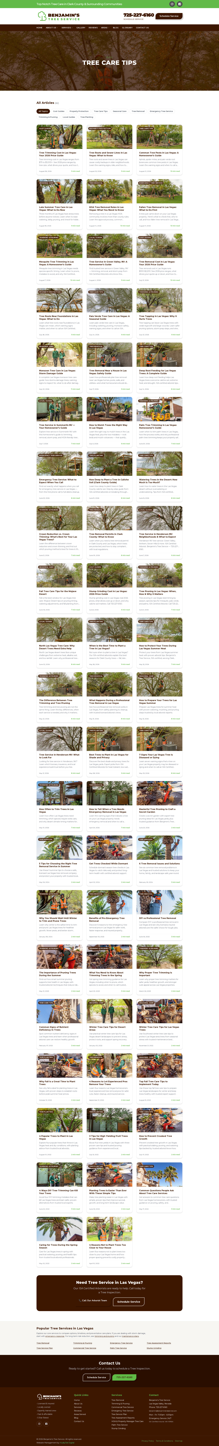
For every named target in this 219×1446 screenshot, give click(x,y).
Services (66, 28)
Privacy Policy (148, 1441)
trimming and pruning (104, 1336)
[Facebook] (179, 4)
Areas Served (80, 1414)
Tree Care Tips (101, 111)
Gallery (80, 28)
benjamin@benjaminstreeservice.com (163, 1411)
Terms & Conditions (164, 1441)
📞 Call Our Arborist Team (93, 1300)
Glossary (127, 28)
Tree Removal (138, 111)
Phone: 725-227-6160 (158, 1407)
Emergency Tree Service (161, 111)
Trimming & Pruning (48, 117)
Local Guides (69, 117)
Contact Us (142, 28)
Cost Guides (58, 111)
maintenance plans (130, 1336)
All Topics (43, 111)
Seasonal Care (119, 111)
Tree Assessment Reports (159, 1343)
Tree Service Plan (44, 1348)
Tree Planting (86, 117)
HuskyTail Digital (67, 1443)
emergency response (54, 1336)
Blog (115, 28)
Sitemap (178, 1441)
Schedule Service (169, 16)
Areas (104, 28)
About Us (51, 28)
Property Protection (79, 111)
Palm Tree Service (118, 1348)
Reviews (93, 28)
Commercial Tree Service (84, 1348)
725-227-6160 (139, 15)
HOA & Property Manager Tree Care (127, 1421)
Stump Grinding (154, 1348)
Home (39, 28)
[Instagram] (172, 4)
